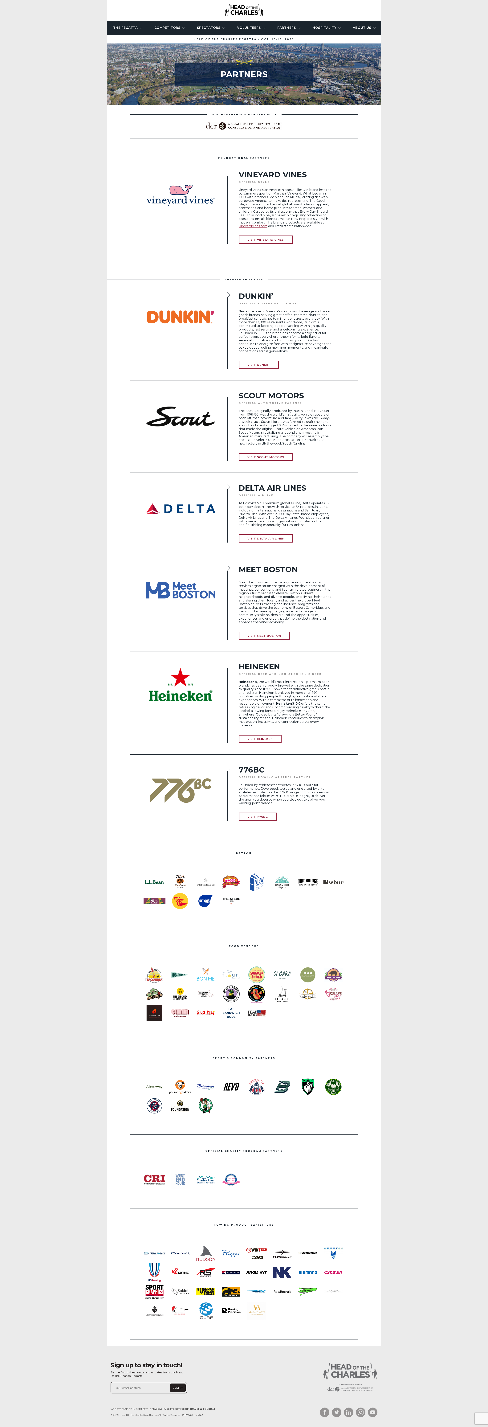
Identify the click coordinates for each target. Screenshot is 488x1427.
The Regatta (126, 28)
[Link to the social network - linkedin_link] (348, 1413)
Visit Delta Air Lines (265, 538)
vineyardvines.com (253, 226)
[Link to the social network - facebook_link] (324, 1413)
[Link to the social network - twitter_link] (336, 1413)
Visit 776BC (257, 816)
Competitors (167, 28)
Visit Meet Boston (264, 636)
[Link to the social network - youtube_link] (372, 1413)
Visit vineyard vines (265, 239)
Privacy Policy (192, 1414)
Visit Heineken (260, 739)
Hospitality (325, 28)
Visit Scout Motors (265, 457)
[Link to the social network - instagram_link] (360, 1413)
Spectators (209, 28)
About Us (362, 28)
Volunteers (249, 28)
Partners (287, 28)
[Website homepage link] (349, 1391)
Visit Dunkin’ (258, 365)
